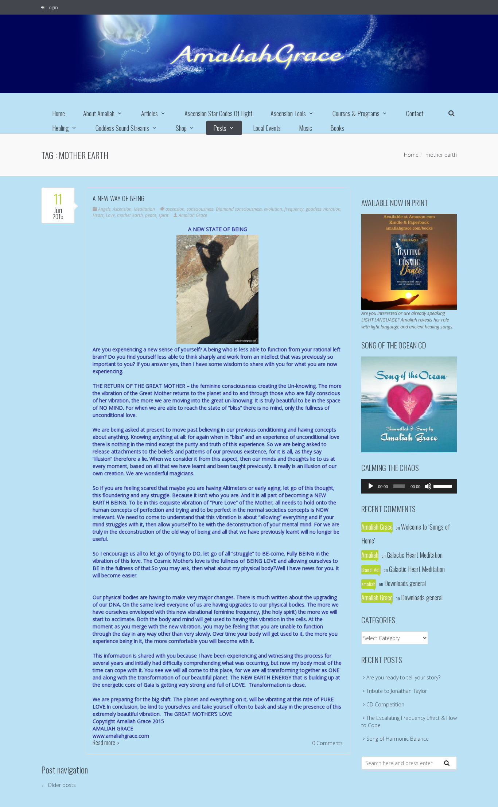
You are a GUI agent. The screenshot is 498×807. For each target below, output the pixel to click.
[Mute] (428, 486)
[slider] (443, 485)
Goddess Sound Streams (122, 128)
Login (51, 7)
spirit (163, 215)
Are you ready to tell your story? (403, 677)
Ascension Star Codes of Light (218, 113)
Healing (60, 128)
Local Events (267, 128)
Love (110, 215)
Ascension (122, 209)
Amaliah (369, 555)
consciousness (200, 209)
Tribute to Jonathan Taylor (396, 690)
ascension (175, 209)
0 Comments (327, 743)
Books (337, 128)
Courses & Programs (356, 113)
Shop (181, 128)
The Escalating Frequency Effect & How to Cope (409, 721)
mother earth (130, 215)
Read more (104, 742)
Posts (219, 128)
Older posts (58, 784)
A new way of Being (118, 198)
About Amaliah (98, 113)
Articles (149, 113)
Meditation (144, 209)
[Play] (370, 486)
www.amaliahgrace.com (121, 735)
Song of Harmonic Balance (397, 738)
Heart (98, 215)
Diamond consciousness (239, 209)
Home (58, 113)
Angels (104, 209)
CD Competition (385, 704)
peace (150, 215)
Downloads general (405, 583)
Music (305, 128)
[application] (409, 486)
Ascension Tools (288, 113)
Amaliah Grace (193, 215)
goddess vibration (323, 209)
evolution (273, 209)
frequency (294, 209)
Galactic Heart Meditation (415, 555)
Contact (414, 113)
